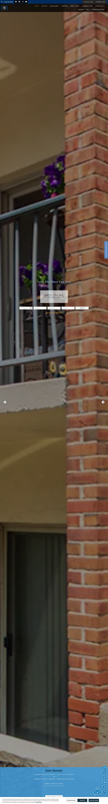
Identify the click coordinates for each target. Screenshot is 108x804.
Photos (44, 6)
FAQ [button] (87, 9)
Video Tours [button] (75, 6)
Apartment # (52, 308)
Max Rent (65, 308)
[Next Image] (103, 402)
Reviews (81, 9)
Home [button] (36, 6)
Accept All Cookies (93, 800)
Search (82, 308)
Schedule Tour (87, 6)
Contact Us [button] (99, 6)
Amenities (65, 6)
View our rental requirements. (54, 312)
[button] (97, 792)
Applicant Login (89, 1)
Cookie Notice (38, 802)
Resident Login (101, 1)
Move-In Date (23, 308)
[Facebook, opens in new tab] (15, 1)
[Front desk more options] (105, 792)
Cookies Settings (71, 800)
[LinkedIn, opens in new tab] (19, 1)
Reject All (82, 800)
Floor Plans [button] (54, 6)
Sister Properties (98, 9)
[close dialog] (105, 770)
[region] (54, 800)
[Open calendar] (31, 308)
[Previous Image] (5, 402)
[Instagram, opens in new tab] (22, 1)
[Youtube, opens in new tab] (26, 1)
